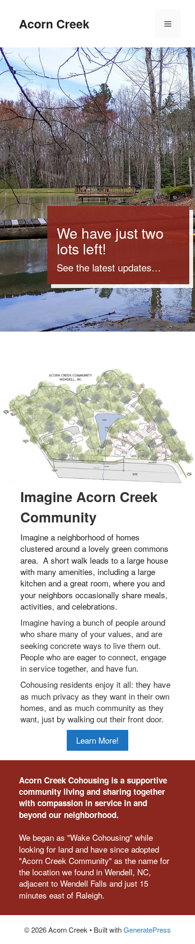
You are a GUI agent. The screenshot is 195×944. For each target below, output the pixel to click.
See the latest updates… (109, 267)
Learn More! (97, 740)
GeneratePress (147, 930)
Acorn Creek (54, 23)
